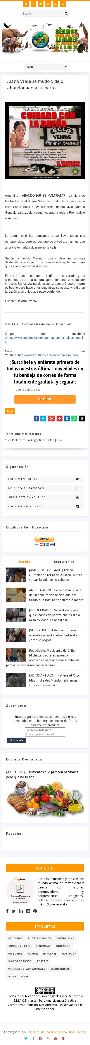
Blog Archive (64, 562)
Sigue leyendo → (59, 904)
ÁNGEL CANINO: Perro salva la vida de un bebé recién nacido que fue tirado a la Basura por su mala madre (56, 595)
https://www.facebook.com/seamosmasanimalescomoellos (45, 339)
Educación (63, 946)
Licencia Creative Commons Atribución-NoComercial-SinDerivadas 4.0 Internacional (45, 1004)
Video (12, 976)
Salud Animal (59, 968)
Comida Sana (65, 938)
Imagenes (49, 953)
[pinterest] (63, 4)
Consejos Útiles (19, 946)
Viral (24, 976)
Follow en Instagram (25, 506)
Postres (42, 961)
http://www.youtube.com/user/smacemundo (48, 355)
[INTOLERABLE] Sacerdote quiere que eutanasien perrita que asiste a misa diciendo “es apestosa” (54, 615)
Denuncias (43, 946)
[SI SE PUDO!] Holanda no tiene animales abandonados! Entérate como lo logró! (53, 635)
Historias (15, 953)
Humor (33, 953)
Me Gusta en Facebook (26, 488)
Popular (25, 562)
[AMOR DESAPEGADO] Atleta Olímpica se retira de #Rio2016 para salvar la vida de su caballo (55, 575)
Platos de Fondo (19, 961)
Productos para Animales (26, 968)
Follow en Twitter (23, 479)
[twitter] (26, 4)
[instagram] (40, 4)
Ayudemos (15, 938)
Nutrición (69, 953)
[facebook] (33, 4)
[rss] (48, 4)
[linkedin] (21, 911)
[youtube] (55, 4)
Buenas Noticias (39, 938)
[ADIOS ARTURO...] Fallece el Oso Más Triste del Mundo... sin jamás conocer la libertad (54, 680)
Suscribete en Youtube (26, 497)
